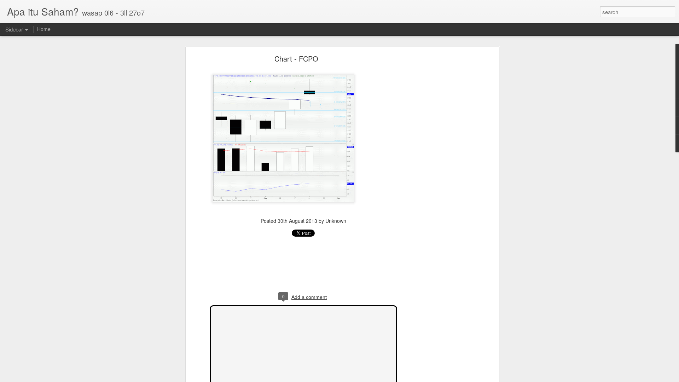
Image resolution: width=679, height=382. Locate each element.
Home (44, 29)
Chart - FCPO (296, 58)
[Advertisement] (436, 168)
